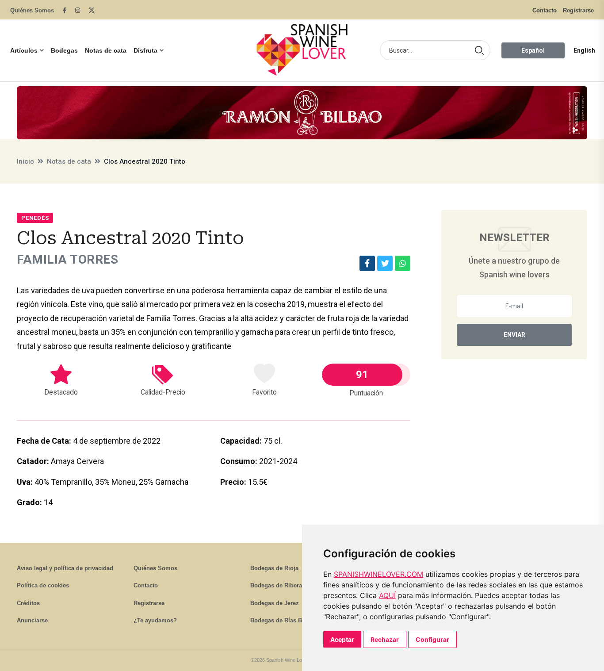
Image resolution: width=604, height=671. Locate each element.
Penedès (35, 218)
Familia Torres (67, 259)
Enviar (514, 334)
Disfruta (145, 50)
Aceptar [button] (342, 639)
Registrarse (578, 10)
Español (533, 50)
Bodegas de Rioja (274, 568)
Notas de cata (105, 50)
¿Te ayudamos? (155, 620)
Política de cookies (43, 585)
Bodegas (64, 50)
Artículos (24, 50)
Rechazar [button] (385, 639)
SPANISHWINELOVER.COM (378, 574)
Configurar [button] (432, 639)
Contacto (544, 10)
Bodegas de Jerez (274, 603)
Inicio (25, 161)
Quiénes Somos (32, 10)
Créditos (28, 603)
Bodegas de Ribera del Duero (290, 585)
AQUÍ (387, 595)
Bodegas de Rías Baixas (283, 620)
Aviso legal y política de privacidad (65, 568)
